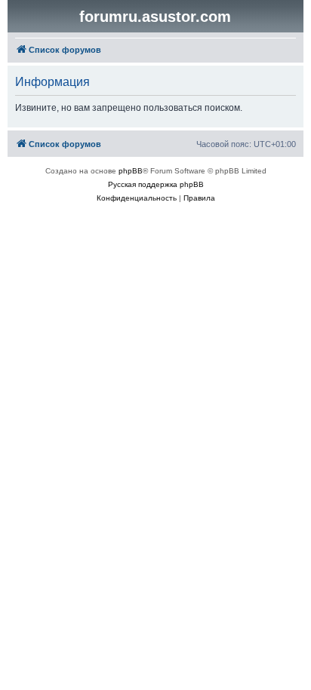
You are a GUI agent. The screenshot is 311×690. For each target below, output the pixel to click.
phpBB (131, 171)
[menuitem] (137, 198)
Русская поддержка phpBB (156, 184)
